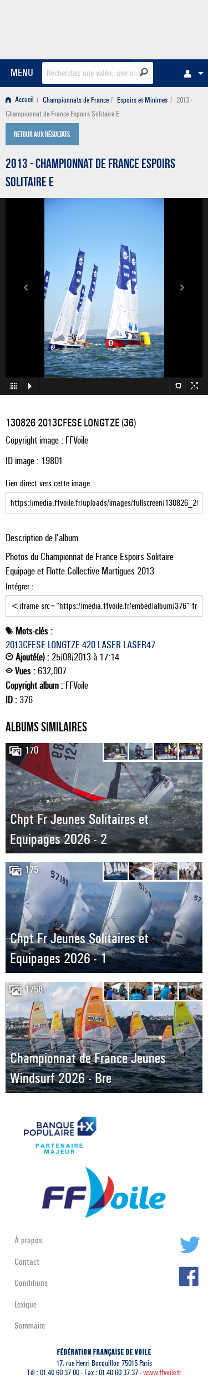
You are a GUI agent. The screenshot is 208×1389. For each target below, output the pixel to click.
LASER (109, 644)
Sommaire (29, 1325)
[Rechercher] (144, 72)
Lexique (25, 1304)
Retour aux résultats (42, 135)
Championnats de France (76, 100)
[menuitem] (190, 73)
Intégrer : (20, 586)
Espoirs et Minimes (142, 100)
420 (88, 644)
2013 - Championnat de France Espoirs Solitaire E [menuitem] (99, 107)
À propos (28, 1240)
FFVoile (150, 28)
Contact (26, 1261)
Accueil (23, 100)
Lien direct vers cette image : (50, 483)
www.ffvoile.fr (162, 1372)
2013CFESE (25, 644)
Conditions (31, 1283)
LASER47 (139, 644)
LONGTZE (64, 644)
